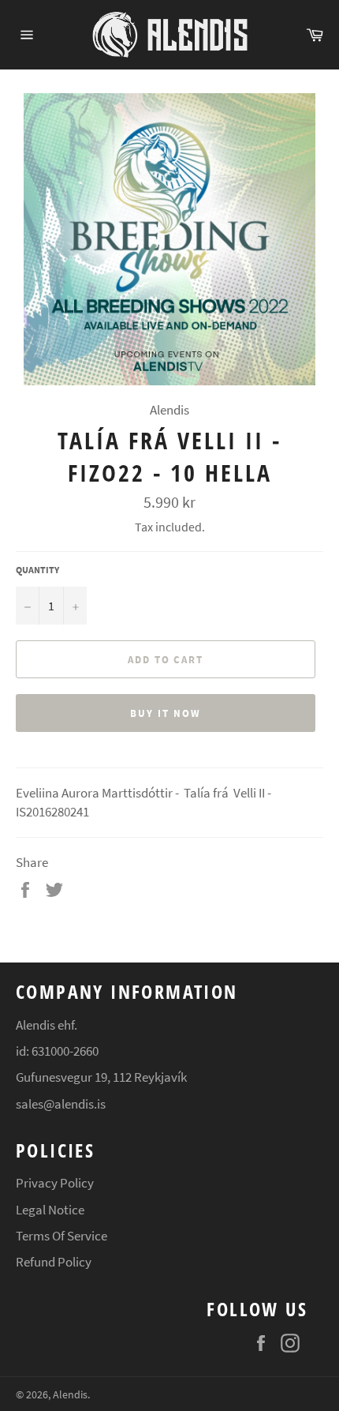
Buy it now (165, 713)
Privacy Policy (55, 1182)
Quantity (37, 570)
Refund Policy (53, 1261)
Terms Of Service (61, 1235)
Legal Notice (50, 1209)
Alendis (70, 1395)
